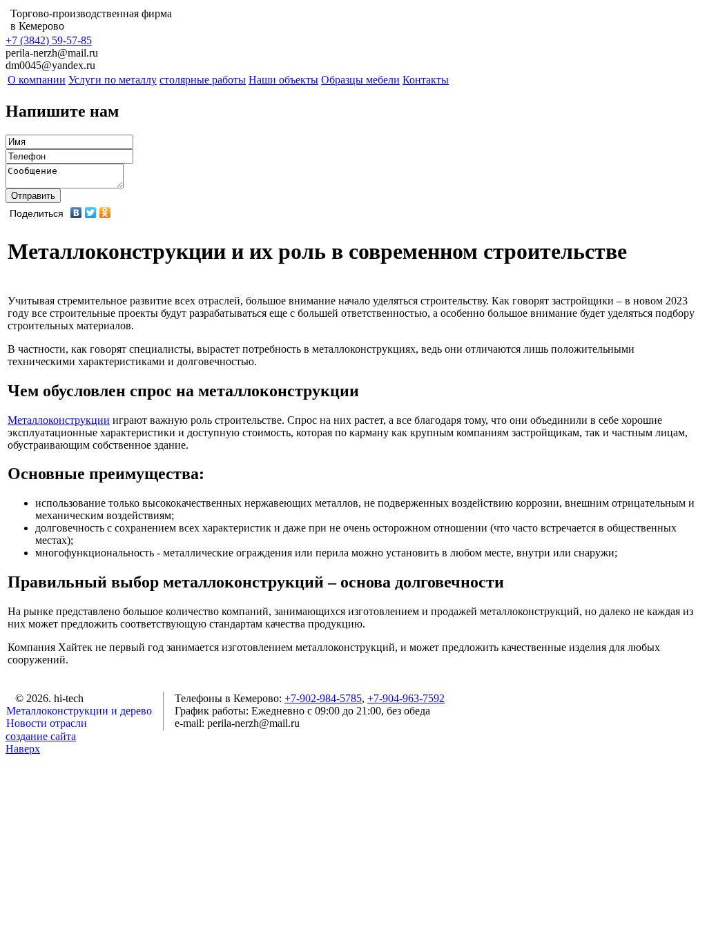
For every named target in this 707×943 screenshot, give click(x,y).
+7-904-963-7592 (406, 698)
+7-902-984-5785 (323, 698)
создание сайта (41, 736)
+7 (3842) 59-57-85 (49, 40)
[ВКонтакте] (76, 213)
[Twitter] (91, 213)
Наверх (23, 749)
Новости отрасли (46, 723)
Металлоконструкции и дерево (79, 711)
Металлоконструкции (59, 420)
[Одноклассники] (105, 213)
